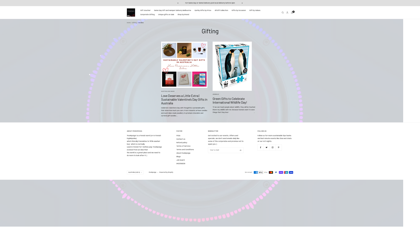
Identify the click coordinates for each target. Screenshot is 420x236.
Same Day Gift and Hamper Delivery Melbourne (172, 10)
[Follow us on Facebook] (261, 147)
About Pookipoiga (183, 153)
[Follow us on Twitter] (267, 147)
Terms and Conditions (185, 150)
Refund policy (181, 143)
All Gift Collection (221, 10)
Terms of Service (183, 146)
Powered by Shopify (166, 172)
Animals (216, 94)
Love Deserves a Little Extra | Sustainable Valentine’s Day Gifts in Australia (184, 99)
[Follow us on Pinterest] (279, 147)
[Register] (240, 150)
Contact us (180, 139)
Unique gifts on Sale (166, 15)
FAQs (178, 136)
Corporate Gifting (147, 15)
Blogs (178, 157)
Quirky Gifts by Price (203, 10)
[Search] (283, 13)
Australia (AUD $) (134, 172)
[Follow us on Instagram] (273, 147)
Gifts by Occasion (239, 10)
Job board (180, 160)
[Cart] (292, 12)
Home (129, 22)
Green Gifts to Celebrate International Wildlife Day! (230, 100)
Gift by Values (254, 10)
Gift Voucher (145, 10)
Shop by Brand (183, 15)
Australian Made (168, 91)
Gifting (134, 22)
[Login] (287, 12)
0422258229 (180, 164)
